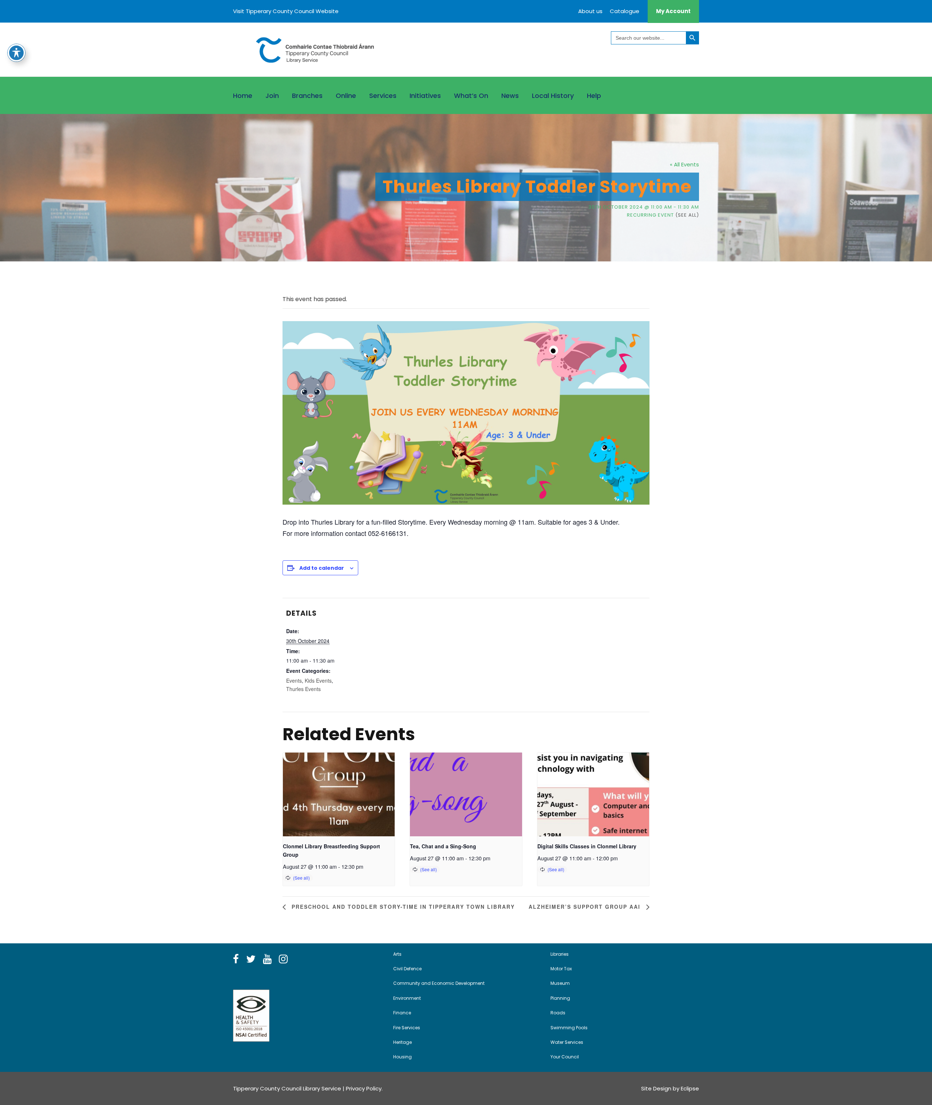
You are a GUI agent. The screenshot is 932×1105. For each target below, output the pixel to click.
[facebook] (236, 959)
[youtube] (267, 959)
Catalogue (624, 11)
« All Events (684, 164)
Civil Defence (407, 969)
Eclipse (690, 1088)
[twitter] (251, 959)
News (510, 95)
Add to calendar (321, 568)
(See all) (687, 215)
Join (272, 95)
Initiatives (425, 95)
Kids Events (318, 680)
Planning (560, 998)
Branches (307, 95)
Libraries (559, 954)
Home (242, 95)
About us (590, 11)
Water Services (566, 1042)
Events (294, 680)
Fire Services (406, 1028)
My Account (673, 11)
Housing (402, 1057)
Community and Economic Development (439, 983)
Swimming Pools (569, 1028)
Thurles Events (303, 688)
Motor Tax (561, 969)
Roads (557, 1013)
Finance (402, 1013)
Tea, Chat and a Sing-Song (443, 846)
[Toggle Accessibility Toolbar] (16, 53)
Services (382, 95)
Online (346, 95)
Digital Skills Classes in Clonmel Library (586, 846)
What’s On (471, 95)
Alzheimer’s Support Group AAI (586, 906)
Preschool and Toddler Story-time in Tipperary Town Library (402, 906)
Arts (397, 954)
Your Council (564, 1057)
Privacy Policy (364, 1088)
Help (594, 95)
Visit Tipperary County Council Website (286, 11)
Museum (560, 983)
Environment (407, 998)
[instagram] (283, 959)
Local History (553, 95)
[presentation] (339, 794)
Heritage (402, 1042)
